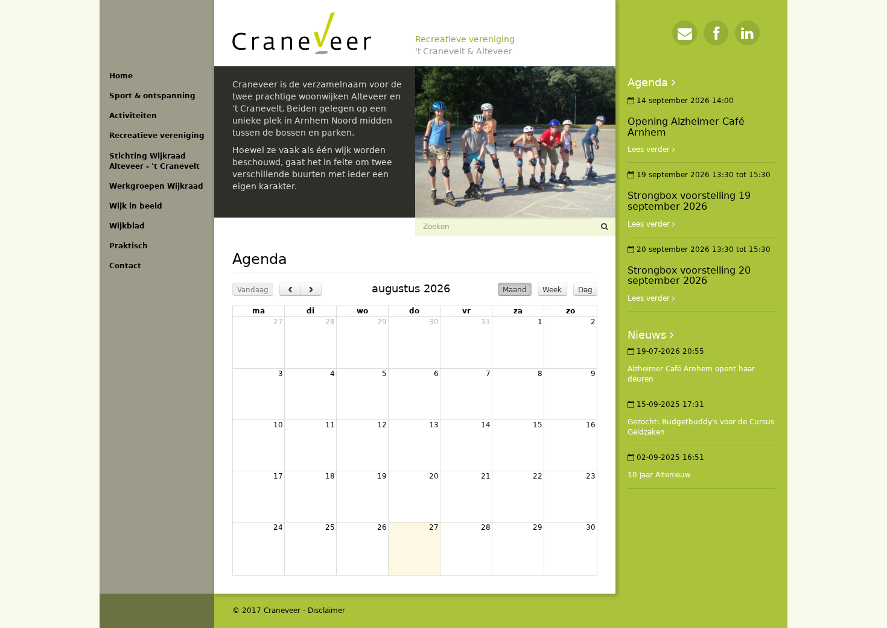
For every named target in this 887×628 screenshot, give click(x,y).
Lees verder (649, 149)
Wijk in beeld (135, 206)
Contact (125, 266)
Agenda (648, 82)
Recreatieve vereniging (157, 135)
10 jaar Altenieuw (659, 475)
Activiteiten (133, 115)
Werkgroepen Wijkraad (156, 186)
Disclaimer (326, 610)
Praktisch (128, 246)
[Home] (301, 33)
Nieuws (647, 334)
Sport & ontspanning (152, 96)
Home (121, 76)
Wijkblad (127, 226)
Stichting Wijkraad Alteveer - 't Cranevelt (154, 161)
